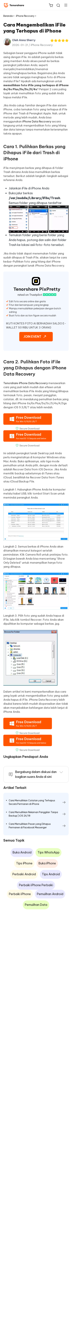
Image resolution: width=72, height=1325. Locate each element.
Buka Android (22, 852)
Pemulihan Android (50, 894)
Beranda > (9, 15)
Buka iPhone (47, 863)
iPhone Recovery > (26, 15)
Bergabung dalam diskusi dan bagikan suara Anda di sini (36, 774)
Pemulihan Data (36, 905)
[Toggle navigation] (64, 5)
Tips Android (51, 874)
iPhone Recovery (42, 45)
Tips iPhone (24, 863)
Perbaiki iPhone (20, 894)
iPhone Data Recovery (36, 121)
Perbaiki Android (24, 874)
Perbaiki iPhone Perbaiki (36, 885)
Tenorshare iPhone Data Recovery (25, 383)
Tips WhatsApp (48, 852)
